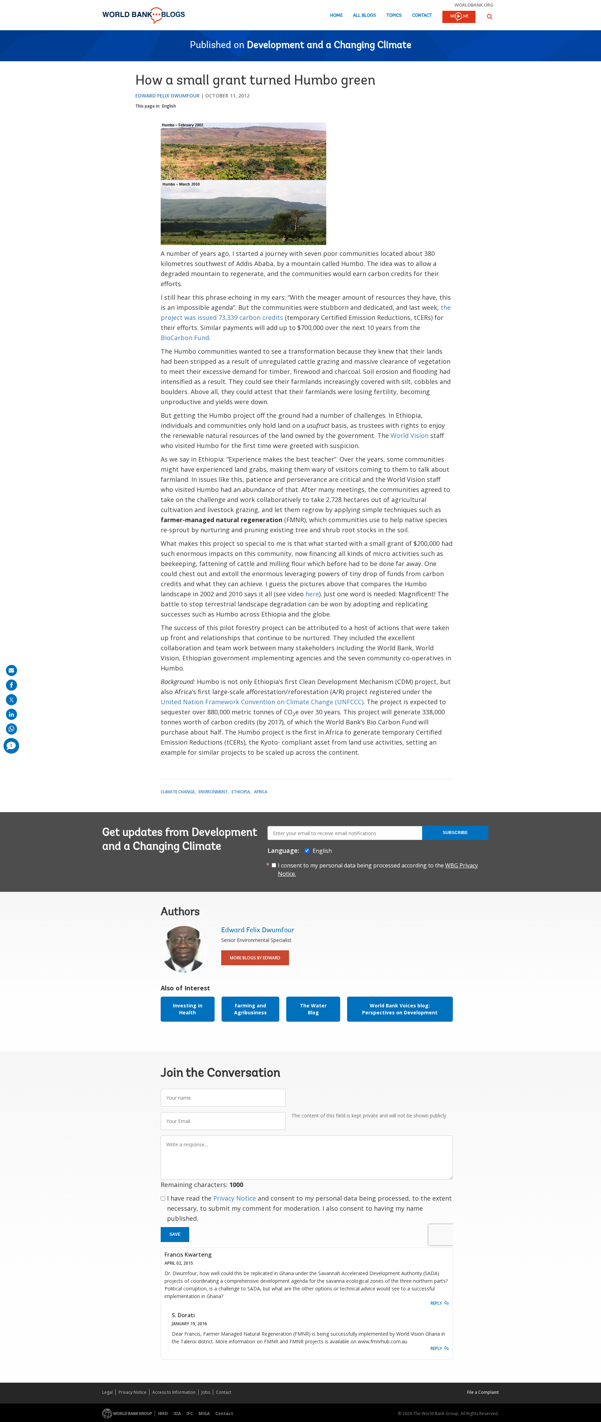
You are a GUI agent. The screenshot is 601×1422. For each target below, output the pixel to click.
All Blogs (364, 15)
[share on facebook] (11, 685)
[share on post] (11, 699)
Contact (422, 15)
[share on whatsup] (11, 728)
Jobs (205, 1392)
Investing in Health (187, 1009)
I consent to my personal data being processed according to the (378, 870)
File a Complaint (483, 1392)
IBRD (163, 1413)
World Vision (409, 435)
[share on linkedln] (11, 714)
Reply (436, 1303)
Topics (394, 15)
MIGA (204, 1413)
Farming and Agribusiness (250, 1009)
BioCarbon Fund (185, 337)
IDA (177, 1413)
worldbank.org (474, 5)
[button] (489, 16)
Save (175, 1234)
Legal (107, 1392)
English (169, 106)
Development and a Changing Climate (329, 45)
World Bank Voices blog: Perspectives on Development (400, 1009)
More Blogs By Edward (255, 958)
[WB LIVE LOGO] (458, 17)
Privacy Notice (234, 1198)
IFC (189, 1413)
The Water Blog (313, 1009)
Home (336, 15)
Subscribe (455, 832)
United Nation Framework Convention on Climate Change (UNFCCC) (262, 702)
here (312, 594)
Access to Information (173, 1392)
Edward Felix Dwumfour (167, 95)
